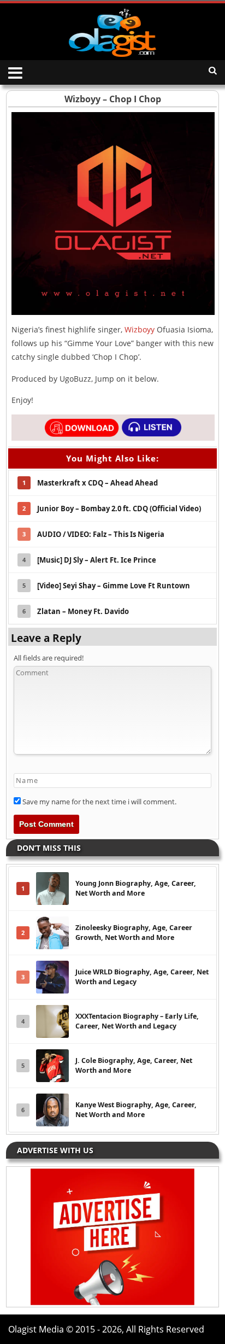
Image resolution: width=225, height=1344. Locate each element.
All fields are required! (49, 658)
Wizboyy (140, 329)
